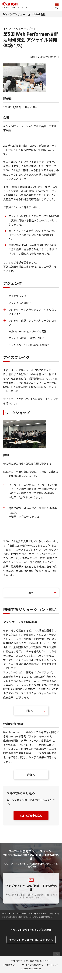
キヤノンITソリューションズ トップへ (31, 939)
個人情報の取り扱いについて (38, 960)
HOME (5, 913)
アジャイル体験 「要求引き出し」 (28, 338)
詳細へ (29, 711)
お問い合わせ (16, 960)
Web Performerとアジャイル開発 (28, 331)
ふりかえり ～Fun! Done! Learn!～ (29, 345)
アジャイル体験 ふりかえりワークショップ (33, 322)
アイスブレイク (17, 296)
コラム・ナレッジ (18, 913)
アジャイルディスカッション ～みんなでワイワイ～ (32, 312)
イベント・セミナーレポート (41, 913)
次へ (31, 593)
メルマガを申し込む (31, 815)
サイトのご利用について (32, 964)
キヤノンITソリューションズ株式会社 (23, 14)
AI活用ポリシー (11, 964)
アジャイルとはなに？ (21, 303)
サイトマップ (52, 964)
